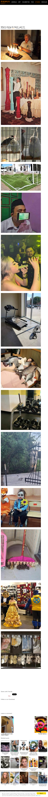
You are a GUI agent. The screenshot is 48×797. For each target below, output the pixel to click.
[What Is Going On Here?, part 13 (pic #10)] (21, 485)
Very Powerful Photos (14, 768)
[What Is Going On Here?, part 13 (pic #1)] (21, 59)
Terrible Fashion (42, 733)
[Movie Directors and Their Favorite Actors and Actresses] (24, 751)
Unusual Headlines (42, 752)
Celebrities (26, 2)
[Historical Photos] (5, 767)
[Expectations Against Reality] (14, 783)
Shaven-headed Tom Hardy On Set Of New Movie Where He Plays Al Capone (14, 753)
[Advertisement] (24, 15)
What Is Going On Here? (42, 769)
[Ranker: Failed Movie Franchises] (24, 783)
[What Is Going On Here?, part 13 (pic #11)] (21, 526)
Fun (32, 2)
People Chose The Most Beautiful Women (24, 769)
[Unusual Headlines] (42, 751)
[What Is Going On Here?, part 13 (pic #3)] (21, 161)
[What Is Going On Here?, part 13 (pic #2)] (21, 124)
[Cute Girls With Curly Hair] (5, 783)
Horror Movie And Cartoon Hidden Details (5, 753)
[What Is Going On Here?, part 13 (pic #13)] (21, 628)
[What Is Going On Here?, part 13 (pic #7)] (21, 346)
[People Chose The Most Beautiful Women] (24, 767)
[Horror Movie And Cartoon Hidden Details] (5, 751)
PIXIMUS (5, 1)
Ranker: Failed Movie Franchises (24, 784)
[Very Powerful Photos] (14, 767)
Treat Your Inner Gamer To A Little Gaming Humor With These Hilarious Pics (33, 753)
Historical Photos (5, 768)
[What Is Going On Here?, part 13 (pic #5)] (21, 232)
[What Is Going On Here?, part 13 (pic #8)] (21, 387)
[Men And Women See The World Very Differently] (33, 767)
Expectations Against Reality (14, 784)
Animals (14, 2)
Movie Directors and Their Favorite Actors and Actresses (24, 753)
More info (38, 795)
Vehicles (44, 2)
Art (19, 2)
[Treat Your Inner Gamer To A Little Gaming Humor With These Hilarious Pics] (33, 751)
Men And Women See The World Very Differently (33, 769)
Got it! (41, 793)
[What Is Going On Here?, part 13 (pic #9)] (21, 429)
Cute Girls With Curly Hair (5, 784)
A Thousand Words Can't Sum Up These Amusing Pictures (43, 784)
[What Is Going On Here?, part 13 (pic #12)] (21, 579)
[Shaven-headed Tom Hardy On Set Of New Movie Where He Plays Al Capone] (14, 751)
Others (37, 2)
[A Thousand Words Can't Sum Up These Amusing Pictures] (42, 783)
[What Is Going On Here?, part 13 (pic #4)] (21, 190)
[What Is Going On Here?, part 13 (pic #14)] (21, 668)
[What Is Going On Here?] (42, 767)
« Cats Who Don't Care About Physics (7, 734)
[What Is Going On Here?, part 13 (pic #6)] (21, 290)
